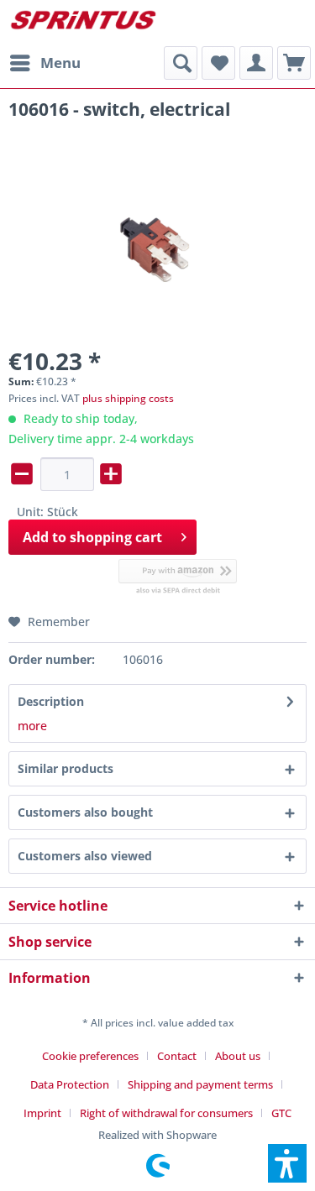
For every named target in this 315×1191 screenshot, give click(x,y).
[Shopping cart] (294, 63)
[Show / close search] (180, 63)
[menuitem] (44, 63)
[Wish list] (218, 63)
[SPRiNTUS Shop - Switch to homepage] (83, 23)
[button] (287, 1163)
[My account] (256, 63)
